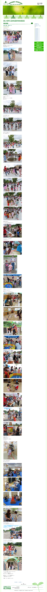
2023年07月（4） (37, 30)
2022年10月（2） (37, 40)
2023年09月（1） (37, 28)
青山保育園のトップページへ (13, 3)
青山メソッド (33, 17)
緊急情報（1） (37, 23)
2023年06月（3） (37, 31)
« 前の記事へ (16, 582)
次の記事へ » (20, 582)
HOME (6, 17)
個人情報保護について (35, 587)
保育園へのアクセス (39, 50)
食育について (39, 42)
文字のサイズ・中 (40, 4)
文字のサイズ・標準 (38, 4)
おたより (13, 17)
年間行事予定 (39, 47)
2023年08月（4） (37, 29)
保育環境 (27, 17)
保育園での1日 (39, 45)
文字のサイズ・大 (42, 4)
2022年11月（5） (37, 39)
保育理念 (20, 17)
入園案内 (40, 17)
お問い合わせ (29, 587)
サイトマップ (41, 587)
